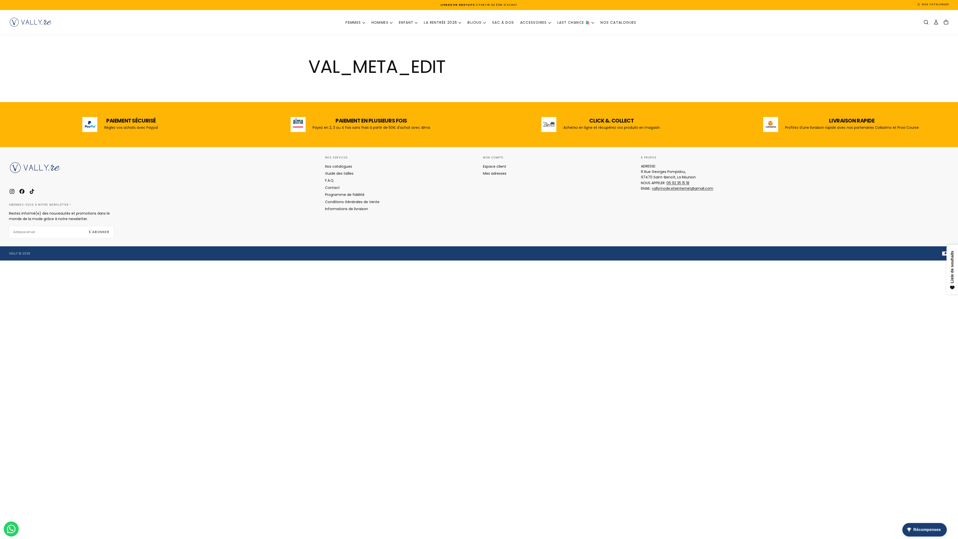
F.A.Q (329, 180)
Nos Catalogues (618, 22)
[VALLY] (39, 167)
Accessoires (533, 22)
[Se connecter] (936, 22)
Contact (332, 187)
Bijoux (474, 22)
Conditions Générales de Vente (352, 201)
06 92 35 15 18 (677, 182)
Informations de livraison (346, 208)
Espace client (494, 166)
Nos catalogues (338, 166)
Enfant (406, 22)
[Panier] (946, 22)
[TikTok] (32, 191)
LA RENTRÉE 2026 (440, 22)
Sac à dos (503, 22)
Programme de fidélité (344, 194)
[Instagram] (12, 191)
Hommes (379, 22)
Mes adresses (494, 173)
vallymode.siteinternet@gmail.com (682, 188)
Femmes (353, 22)
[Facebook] (22, 191)
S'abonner (99, 232)
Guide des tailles (339, 173)
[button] (926, 22)
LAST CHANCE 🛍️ (573, 22)
